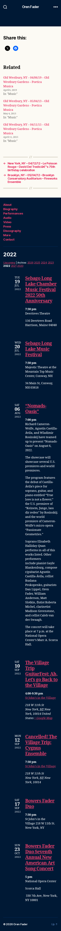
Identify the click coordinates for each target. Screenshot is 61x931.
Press (7, 226)
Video (7, 222)
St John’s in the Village (40, 698)
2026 (30, 262)
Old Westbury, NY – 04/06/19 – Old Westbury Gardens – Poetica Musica (26, 82)
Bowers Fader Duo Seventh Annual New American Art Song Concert (40, 857)
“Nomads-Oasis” (35, 408)
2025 (37, 262)
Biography (10, 209)
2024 (44, 262)
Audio (7, 217)
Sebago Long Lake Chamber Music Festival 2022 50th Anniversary (41, 290)
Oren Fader (30, 7)
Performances (13, 213)
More (6, 235)
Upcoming (9, 262)
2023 (51, 262)
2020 (20, 265)
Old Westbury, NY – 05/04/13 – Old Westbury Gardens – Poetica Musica (26, 105)
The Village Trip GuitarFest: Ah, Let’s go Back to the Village (41, 674)
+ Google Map (43, 718)
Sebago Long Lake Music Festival (38, 349)
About (7, 204)
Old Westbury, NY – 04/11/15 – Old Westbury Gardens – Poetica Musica (26, 129)
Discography (12, 231)
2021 (14, 265)
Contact (8, 239)
